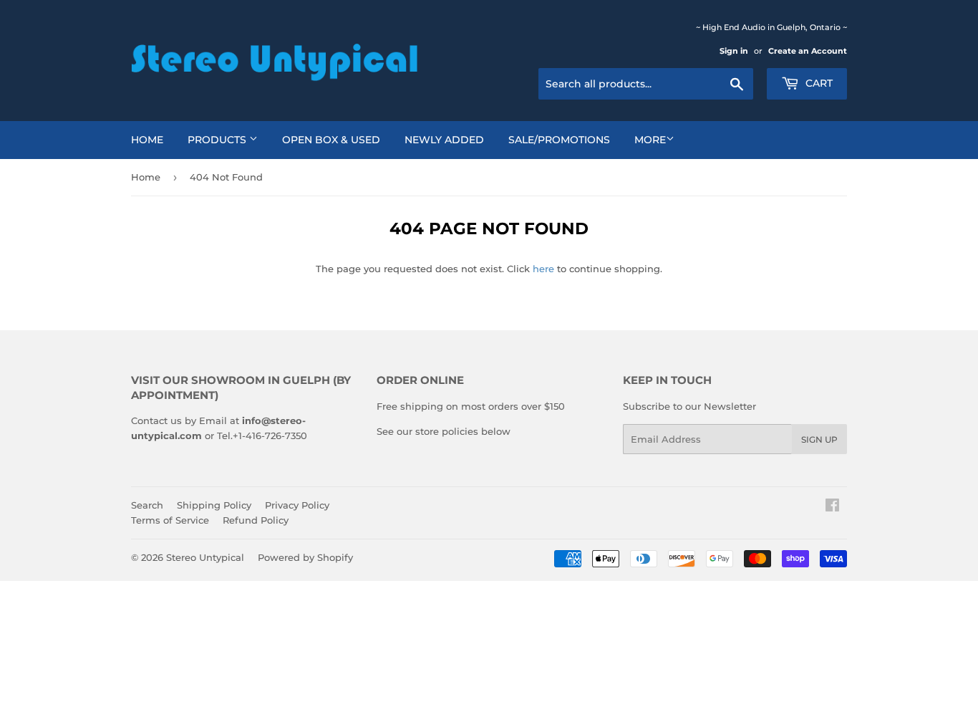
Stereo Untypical (205, 557)
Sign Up (819, 439)
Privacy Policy (297, 505)
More (650, 139)
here (543, 268)
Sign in (734, 51)
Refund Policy (256, 520)
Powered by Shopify (305, 557)
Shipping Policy (214, 505)
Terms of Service (170, 520)
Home (147, 139)
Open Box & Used (331, 139)
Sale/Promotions (559, 139)
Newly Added (444, 139)
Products (218, 139)
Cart (818, 83)
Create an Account (807, 51)
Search (147, 505)
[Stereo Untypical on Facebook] (832, 507)
